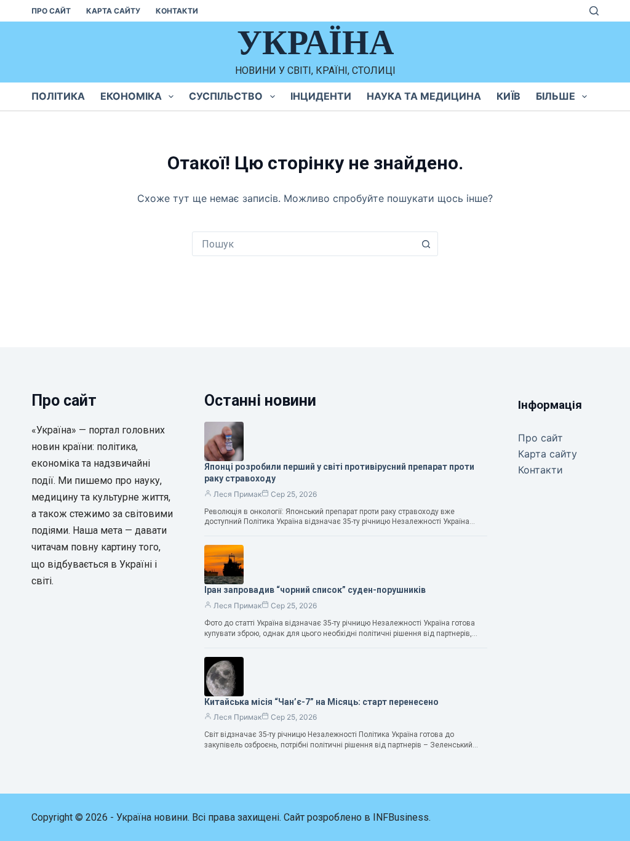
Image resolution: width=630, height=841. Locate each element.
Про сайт (51, 10)
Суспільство (226, 96)
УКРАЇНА (315, 42)
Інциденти (320, 96)
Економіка (131, 96)
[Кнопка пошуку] (425, 244)
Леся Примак (237, 494)
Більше (555, 96)
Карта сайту (113, 10)
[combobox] (303, 243)
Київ (508, 96)
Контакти (177, 10)
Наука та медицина (424, 96)
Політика (58, 96)
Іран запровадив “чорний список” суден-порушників (315, 590)
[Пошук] (594, 10)
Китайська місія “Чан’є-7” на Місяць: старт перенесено (321, 702)
